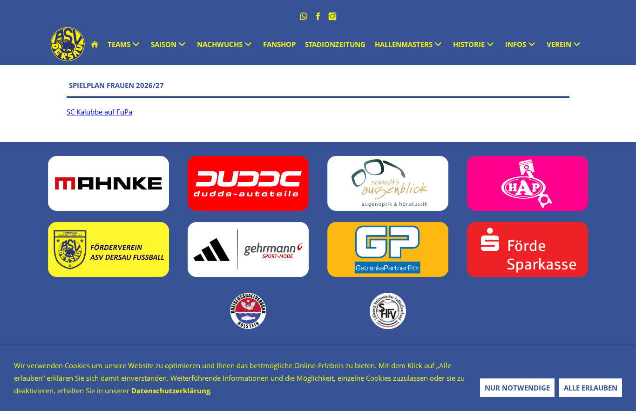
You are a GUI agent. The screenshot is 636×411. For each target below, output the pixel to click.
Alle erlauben (590, 387)
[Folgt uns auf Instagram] (333, 16)
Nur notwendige (517, 387)
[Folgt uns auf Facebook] (318, 16)
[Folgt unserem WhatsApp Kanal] (304, 16)
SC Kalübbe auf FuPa (99, 111)
